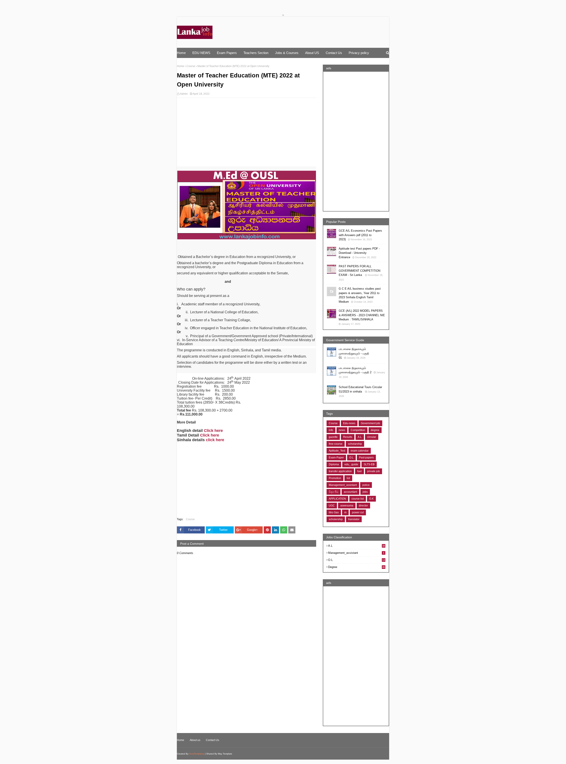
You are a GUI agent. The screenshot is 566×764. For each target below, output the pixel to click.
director (363, 505)
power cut (358, 512)
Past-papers (366, 457)
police (366, 485)
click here (215, 440)
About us (195, 740)
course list (358, 498)
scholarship (355, 443)
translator (353, 519)
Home (180, 66)
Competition (358, 430)
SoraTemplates (196, 753)
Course (190, 66)
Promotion (335, 478)
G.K (371, 498)
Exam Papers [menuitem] (227, 53)
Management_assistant (343, 485)
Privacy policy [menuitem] (359, 53)
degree (375, 430)
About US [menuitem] (312, 53)
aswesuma (346, 505)
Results (347, 437)
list (348, 478)
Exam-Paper (336, 457)
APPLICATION (337, 498)
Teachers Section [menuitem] (255, 53)
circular (371, 437)
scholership (336, 519)
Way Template (225, 753)
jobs (365, 491)
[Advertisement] (246, 133)
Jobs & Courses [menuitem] (286, 53)
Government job (370, 423)
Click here (213, 430)
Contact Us (212, 740)
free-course (335, 443)
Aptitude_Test (337, 450)
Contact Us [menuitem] (334, 53)
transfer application (340, 471)
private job (373, 471)
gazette (333, 437)
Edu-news (349, 423)
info (331, 430)
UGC (332, 505)
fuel (359, 471)
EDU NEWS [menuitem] (201, 53)
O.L (351, 457)
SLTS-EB (369, 464)
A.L (360, 437)
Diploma (334, 464)
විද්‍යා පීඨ (333, 491)
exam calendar (360, 450)
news (342, 430)
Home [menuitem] (181, 53)
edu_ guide (351, 464)
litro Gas (334, 512)
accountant (350, 491)
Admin (184, 93)
